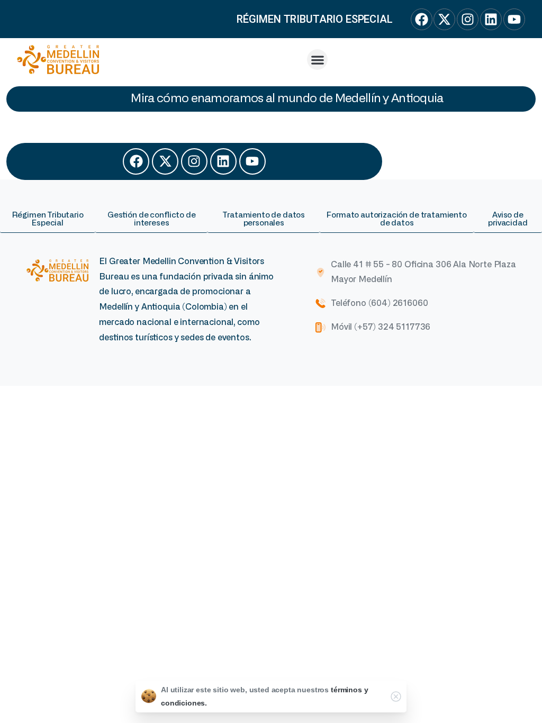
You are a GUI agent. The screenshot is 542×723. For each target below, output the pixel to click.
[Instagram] (194, 161)
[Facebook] (136, 161)
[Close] (396, 696)
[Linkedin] (223, 161)
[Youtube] (252, 161)
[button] (317, 59)
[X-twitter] (165, 161)
